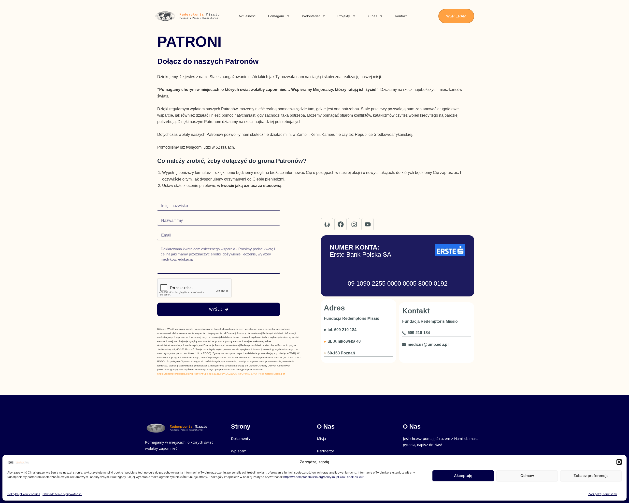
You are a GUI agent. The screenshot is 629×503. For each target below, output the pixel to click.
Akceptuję (463, 475)
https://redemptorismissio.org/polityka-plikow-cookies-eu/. (323, 477)
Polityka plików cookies (23, 494)
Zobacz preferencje (591, 475)
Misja (321, 438)
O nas (372, 16)
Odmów (527, 475)
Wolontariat (311, 16)
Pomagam (276, 16)
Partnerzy (325, 450)
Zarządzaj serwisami (602, 494)
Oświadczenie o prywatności (62, 494)
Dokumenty (240, 438)
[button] (619, 462)
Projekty (343, 16)
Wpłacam (238, 450)
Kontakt (401, 16)
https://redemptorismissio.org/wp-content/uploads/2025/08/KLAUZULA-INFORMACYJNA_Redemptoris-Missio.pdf (221, 373)
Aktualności (247, 16)
